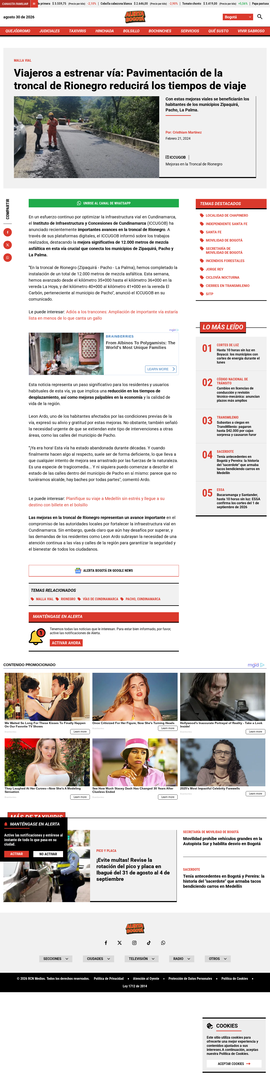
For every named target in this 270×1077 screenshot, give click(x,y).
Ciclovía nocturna (222, 278)
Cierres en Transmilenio (228, 286)
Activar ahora (66, 642)
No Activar (48, 854)
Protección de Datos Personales (190, 978)
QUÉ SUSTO (218, 31)
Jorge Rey (214, 269)
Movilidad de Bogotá (224, 240)
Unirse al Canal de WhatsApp (107, 203)
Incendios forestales (225, 261)
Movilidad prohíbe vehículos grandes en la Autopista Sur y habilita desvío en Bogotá (222, 841)
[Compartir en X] (7, 245)
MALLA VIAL (45, 599)
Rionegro (68, 599)
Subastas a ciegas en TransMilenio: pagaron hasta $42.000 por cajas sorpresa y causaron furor (236, 428)
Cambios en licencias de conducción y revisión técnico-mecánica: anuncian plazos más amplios (238, 394)
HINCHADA (105, 31)
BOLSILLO (131, 31)
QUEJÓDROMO (17, 31)
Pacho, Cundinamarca (143, 599)
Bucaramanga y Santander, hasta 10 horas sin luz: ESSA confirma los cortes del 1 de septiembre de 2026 (238, 501)
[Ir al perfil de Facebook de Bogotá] (106, 943)
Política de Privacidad (109, 978)
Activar (16, 854)
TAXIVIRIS (77, 31)
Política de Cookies (233, 1054)
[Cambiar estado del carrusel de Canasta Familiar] (34, 4)
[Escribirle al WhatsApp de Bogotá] (163, 943)
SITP (209, 294)
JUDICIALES (49, 31)
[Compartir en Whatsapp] (7, 257)
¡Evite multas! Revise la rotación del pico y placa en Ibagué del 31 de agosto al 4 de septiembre (133, 869)
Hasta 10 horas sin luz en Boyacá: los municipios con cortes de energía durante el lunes (238, 356)
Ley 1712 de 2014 (135, 986)
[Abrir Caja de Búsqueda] (259, 17)
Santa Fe (213, 232)
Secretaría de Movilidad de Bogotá (224, 251)
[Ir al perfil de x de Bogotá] (119, 943)
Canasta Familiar (15, 3)
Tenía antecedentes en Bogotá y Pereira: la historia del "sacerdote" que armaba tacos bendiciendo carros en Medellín (238, 465)
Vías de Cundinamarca (100, 599)
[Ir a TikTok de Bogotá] (149, 943)
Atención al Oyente (146, 978)
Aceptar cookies (231, 1064)
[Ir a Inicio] (135, 17)
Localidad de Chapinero (227, 216)
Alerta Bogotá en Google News (108, 571)
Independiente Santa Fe (226, 224)
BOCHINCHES (160, 31)
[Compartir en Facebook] (7, 232)
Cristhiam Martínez (187, 132)
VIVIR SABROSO (251, 31)
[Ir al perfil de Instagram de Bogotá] (134, 943)
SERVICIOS (190, 31)
